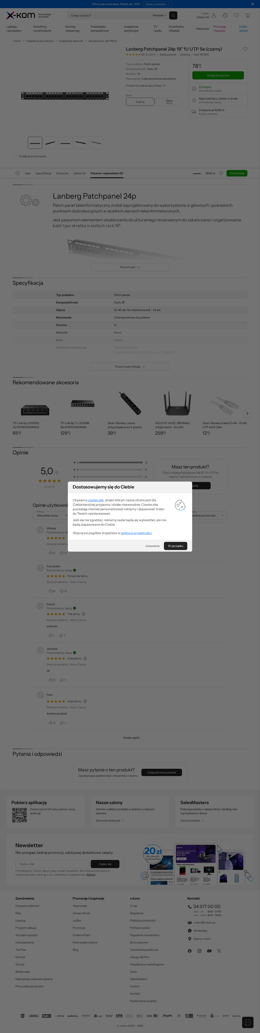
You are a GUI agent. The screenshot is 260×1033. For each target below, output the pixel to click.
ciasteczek (96, 500)
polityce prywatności (136, 533)
